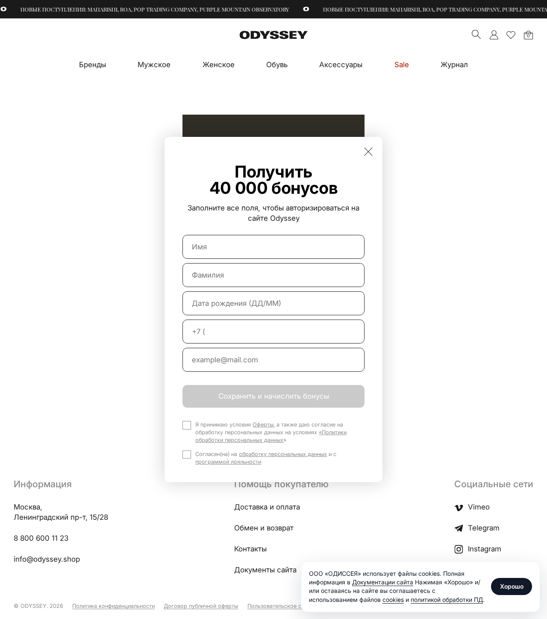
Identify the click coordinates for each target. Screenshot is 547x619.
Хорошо (511, 586)
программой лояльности (228, 462)
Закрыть (368, 151)
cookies (393, 599)
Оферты (263, 424)
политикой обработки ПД (447, 599)
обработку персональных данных (283, 454)
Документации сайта (382, 582)
